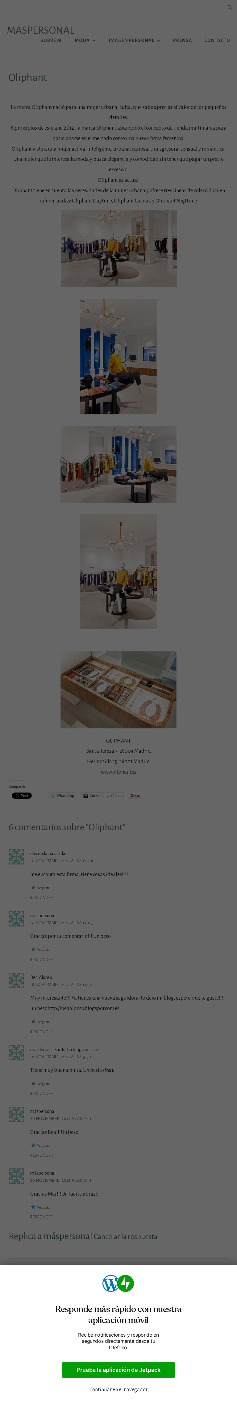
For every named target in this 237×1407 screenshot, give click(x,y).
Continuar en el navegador (118, 1389)
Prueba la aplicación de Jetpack (118, 1370)
